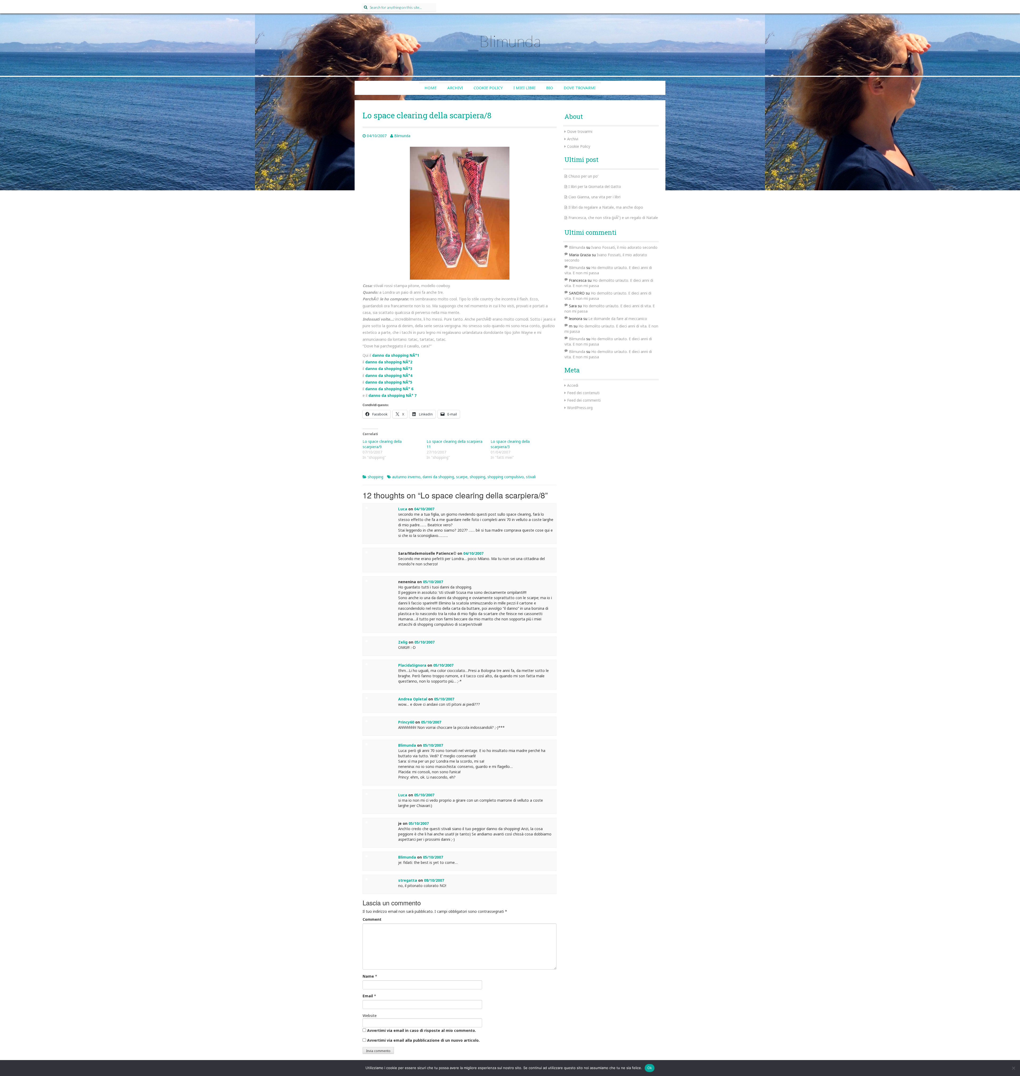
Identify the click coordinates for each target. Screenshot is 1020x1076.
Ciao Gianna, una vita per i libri (594, 196)
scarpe (462, 476)
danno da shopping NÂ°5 (388, 382)
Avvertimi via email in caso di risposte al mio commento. (421, 1030)
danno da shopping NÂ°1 (395, 355)
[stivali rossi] (459, 212)
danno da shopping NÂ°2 (388, 361)
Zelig (402, 642)
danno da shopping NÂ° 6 (389, 388)
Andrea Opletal (412, 698)
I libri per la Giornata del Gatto (594, 186)
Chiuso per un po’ (583, 176)
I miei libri (524, 87)
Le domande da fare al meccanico (617, 318)
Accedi (572, 385)
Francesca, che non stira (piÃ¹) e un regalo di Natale (613, 217)
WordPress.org (580, 407)
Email (368, 995)
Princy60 (406, 722)
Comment (372, 919)
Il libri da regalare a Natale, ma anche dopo (605, 207)
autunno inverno (406, 476)
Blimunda (510, 41)
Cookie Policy (488, 87)
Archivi (455, 87)
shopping (375, 476)
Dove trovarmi (580, 87)
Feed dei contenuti (583, 392)
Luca (402, 508)
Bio (549, 87)
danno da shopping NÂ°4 (388, 375)
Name (368, 976)
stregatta (407, 880)
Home (430, 87)
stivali (531, 476)
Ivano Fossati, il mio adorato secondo (624, 247)
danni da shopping (438, 476)
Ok (649, 1068)
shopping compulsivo (505, 476)
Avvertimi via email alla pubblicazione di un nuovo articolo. (423, 1040)
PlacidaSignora (412, 665)
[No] (1013, 1068)
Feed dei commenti (584, 400)
